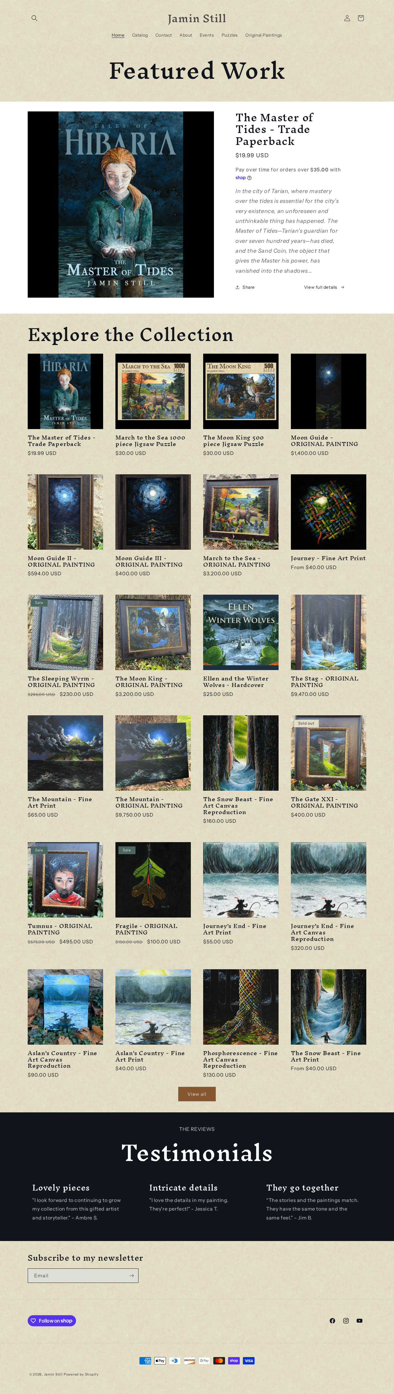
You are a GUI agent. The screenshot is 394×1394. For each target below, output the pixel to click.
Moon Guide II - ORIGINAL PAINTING (61, 561)
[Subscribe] (131, 1275)
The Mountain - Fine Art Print (60, 802)
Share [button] (249, 287)
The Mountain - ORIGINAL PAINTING (149, 802)
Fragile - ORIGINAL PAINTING (146, 929)
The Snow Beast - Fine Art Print (326, 1056)
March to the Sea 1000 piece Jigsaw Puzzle (150, 440)
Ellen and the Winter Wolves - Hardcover (236, 681)
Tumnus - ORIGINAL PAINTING (60, 929)
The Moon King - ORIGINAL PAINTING (149, 681)
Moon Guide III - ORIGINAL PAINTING (149, 561)
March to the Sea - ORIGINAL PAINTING (237, 561)
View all (197, 1094)
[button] (34, 18)
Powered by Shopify (81, 1374)
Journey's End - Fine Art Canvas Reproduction (322, 932)
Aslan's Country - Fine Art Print (150, 1056)
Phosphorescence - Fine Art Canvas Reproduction (240, 1059)
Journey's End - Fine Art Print (235, 929)
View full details (320, 287)
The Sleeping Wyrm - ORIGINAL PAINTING (61, 681)
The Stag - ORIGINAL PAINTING (325, 681)
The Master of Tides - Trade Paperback (61, 440)
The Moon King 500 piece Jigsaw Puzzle (233, 440)
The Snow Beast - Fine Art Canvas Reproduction (238, 805)
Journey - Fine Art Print (328, 558)
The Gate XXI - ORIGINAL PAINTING (324, 802)
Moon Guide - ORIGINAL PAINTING (324, 440)
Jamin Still (53, 1374)
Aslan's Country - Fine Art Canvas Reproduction (62, 1059)
